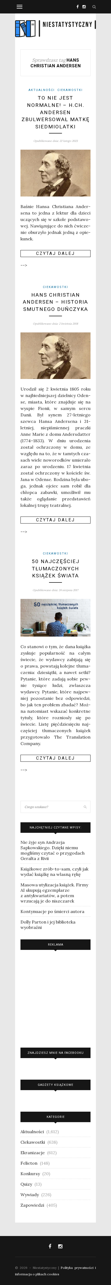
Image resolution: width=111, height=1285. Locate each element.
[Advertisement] (55, 997)
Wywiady (29, 1194)
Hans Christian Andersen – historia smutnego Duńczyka (55, 302)
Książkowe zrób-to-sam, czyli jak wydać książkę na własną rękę (54, 871)
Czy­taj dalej (55, 253)
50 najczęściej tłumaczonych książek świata (55, 568)
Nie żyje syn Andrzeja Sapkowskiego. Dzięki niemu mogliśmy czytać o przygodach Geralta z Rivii (52, 850)
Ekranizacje (32, 1152)
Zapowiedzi (32, 1205)
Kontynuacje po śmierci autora (52, 911)
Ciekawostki (70, 90)
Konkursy (30, 1173)
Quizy (26, 1184)
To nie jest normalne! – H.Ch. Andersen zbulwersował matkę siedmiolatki (56, 112)
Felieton (28, 1163)
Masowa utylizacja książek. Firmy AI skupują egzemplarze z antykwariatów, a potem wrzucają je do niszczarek (54, 893)
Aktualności (42, 90)
